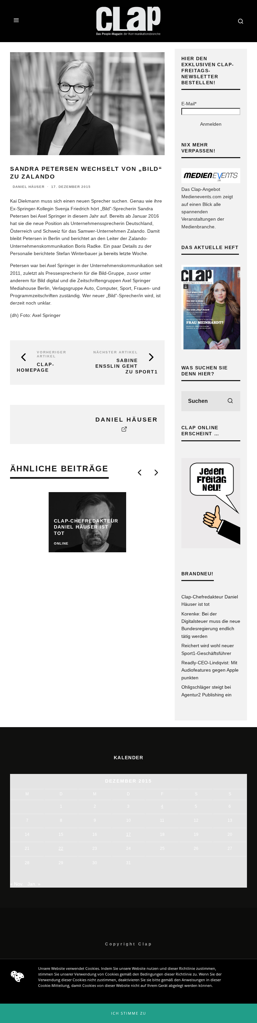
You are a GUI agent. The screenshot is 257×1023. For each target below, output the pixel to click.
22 (61, 848)
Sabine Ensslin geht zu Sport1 (126, 366)
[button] (128, 1013)
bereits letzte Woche (125, 253)
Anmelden (211, 124)
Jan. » (33, 884)
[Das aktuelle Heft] (210, 347)
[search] (230, 401)
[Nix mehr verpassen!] (210, 181)
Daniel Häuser (29, 187)
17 (128, 834)
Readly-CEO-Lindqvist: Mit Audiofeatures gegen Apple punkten (210, 670)
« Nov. (16, 884)
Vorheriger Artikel (51, 354)
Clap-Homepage (36, 367)
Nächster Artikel (115, 352)
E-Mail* (188, 103)
